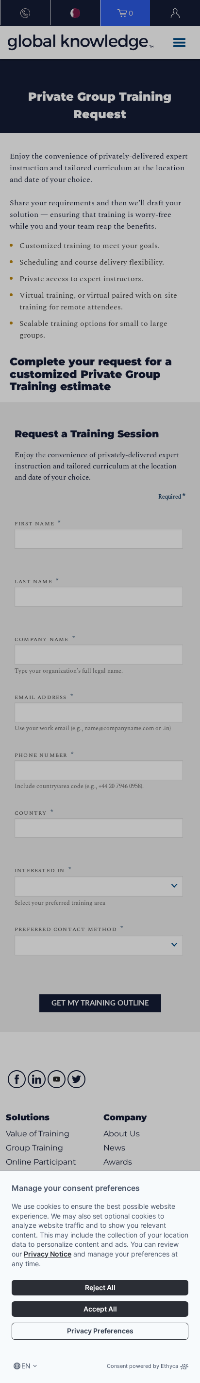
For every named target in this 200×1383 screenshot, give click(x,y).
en (26, 1366)
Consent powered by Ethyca (142, 1366)
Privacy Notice (47, 1254)
